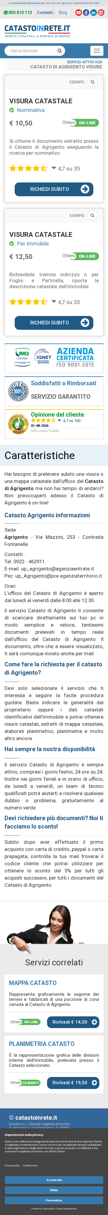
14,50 (81, 1022)
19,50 (81, 1082)
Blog (63, 12)
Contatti (45, 12)
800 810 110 (20, 12)
